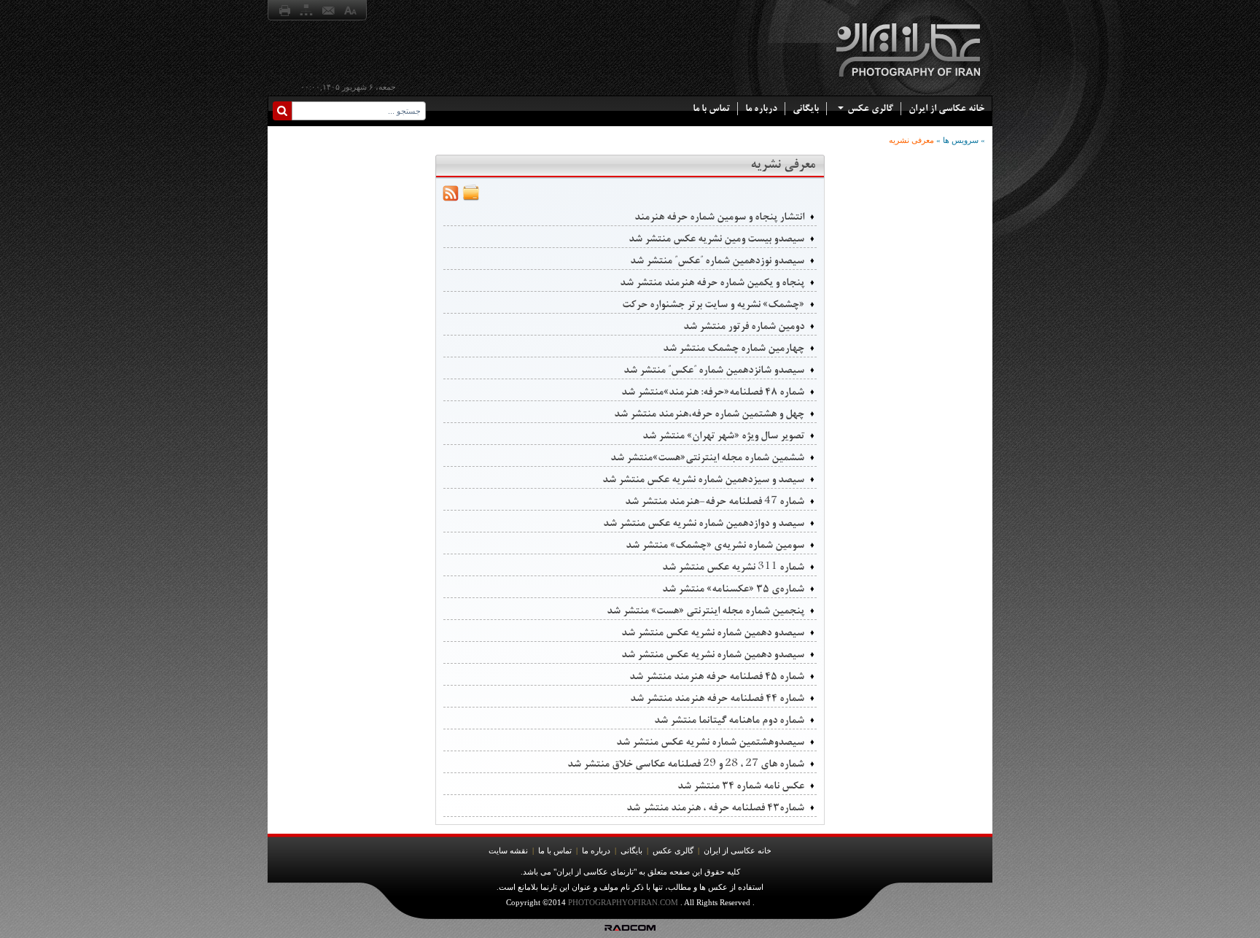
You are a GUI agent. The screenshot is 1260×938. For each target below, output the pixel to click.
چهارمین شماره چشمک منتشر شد (733, 347)
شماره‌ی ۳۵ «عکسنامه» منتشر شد (733, 588)
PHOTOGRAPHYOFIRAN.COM (623, 902)
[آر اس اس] (450, 199)
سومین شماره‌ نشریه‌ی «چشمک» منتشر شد (715, 544)
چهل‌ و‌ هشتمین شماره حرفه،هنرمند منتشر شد (709, 413)
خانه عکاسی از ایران (946, 108)
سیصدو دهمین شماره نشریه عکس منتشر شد (712, 632)
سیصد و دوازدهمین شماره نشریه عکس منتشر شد (703, 523)
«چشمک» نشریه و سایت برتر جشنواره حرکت (713, 304)
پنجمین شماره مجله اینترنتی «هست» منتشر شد (705, 610)
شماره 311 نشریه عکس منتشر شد (733, 566)
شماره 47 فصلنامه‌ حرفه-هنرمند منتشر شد (714, 501)
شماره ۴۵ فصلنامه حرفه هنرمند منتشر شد (716, 676)
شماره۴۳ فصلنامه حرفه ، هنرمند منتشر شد (715, 807)
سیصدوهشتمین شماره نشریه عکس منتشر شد (710, 741)
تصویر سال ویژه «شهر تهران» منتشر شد (723, 435)
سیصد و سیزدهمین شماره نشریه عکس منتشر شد (703, 479)
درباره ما (761, 108)
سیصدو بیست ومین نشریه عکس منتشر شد (716, 238)
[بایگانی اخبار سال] (471, 199)
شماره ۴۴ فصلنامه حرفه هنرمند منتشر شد (717, 698)
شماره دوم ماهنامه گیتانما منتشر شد (729, 719)
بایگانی (806, 108)
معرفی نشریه (911, 140)
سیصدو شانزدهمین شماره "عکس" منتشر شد (713, 369)
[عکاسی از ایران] (910, 82)
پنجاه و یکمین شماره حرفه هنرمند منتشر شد (712, 282)
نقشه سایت (508, 850)
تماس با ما (711, 108)
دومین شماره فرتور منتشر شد (743, 326)
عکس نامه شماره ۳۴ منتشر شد (740, 785)
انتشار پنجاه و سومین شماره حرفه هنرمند (719, 216)
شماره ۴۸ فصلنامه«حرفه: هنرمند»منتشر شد (712, 391)
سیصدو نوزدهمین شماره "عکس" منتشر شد (717, 260)
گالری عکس (870, 108)
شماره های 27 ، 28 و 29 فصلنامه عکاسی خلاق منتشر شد (685, 763)
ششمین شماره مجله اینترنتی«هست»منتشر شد (707, 457)
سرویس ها (961, 140)
